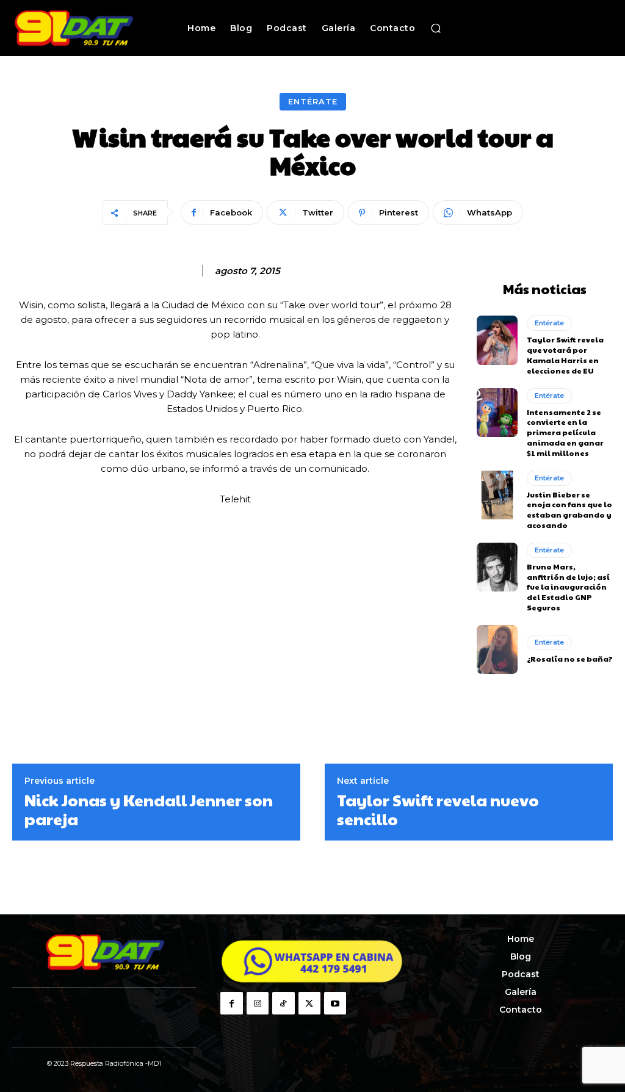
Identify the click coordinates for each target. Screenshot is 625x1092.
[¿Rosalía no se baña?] (497, 649)
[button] (436, 28)
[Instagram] (258, 1003)
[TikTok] (283, 1003)
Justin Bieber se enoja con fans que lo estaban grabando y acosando (569, 510)
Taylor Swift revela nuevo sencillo (438, 809)
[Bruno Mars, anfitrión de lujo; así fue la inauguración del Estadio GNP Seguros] (497, 567)
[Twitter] (309, 1003)
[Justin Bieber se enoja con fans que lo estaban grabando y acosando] (497, 495)
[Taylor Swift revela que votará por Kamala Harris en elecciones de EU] (497, 340)
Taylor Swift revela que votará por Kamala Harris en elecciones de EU (565, 354)
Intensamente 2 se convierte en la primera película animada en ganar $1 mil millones (565, 432)
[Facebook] (231, 1003)
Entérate (313, 101)
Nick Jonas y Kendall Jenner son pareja (148, 809)
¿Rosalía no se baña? (570, 659)
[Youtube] (335, 1003)
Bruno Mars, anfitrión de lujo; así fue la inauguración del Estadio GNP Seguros (568, 587)
